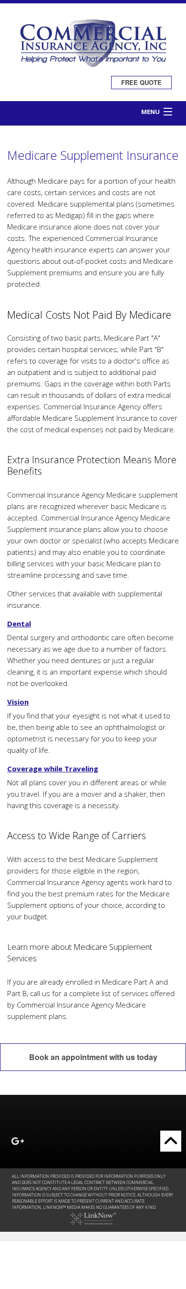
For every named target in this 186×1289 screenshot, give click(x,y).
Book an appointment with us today (93, 1056)
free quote (141, 82)
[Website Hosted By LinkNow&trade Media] (93, 1218)
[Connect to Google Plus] (17, 1142)
